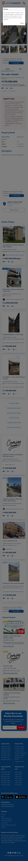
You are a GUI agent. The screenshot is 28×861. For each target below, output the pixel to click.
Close (22, 23)
